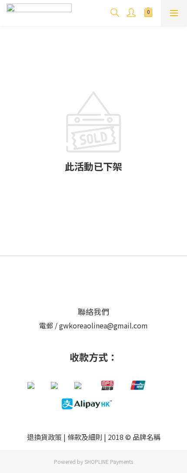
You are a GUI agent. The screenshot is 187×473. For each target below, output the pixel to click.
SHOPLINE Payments (108, 461)
